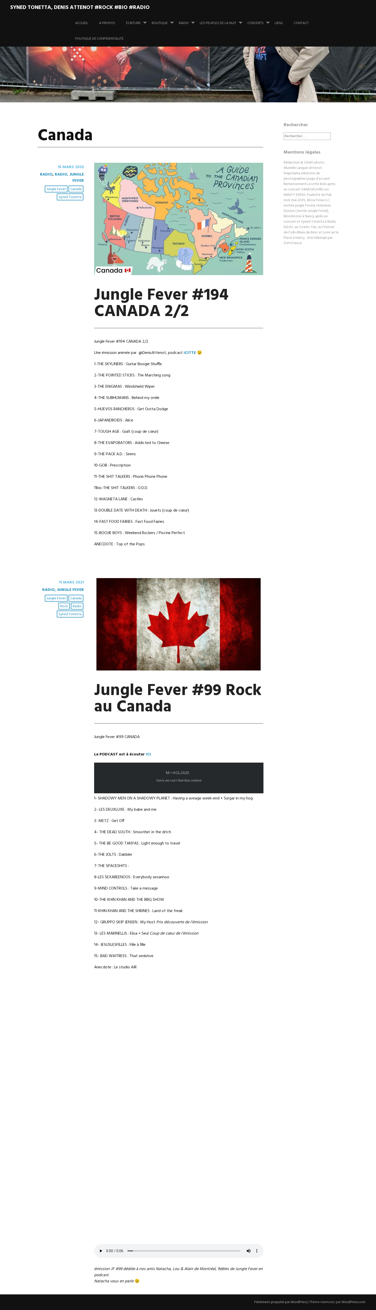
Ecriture (133, 23)
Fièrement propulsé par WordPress (280, 1302)
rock (64, 606)
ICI (148, 754)
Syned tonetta (70, 197)
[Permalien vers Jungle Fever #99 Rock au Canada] (178, 669)
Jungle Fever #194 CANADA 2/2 (161, 303)
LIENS (279, 23)
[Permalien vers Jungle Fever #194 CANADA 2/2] (178, 274)
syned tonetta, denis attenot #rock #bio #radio (80, 7)
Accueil (81, 23)
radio (77, 606)
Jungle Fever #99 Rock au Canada (178, 699)
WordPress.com (353, 1302)
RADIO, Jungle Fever (69, 177)
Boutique (160, 23)
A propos (107, 23)
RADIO (184, 23)
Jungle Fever (56, 189)
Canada (76, 189)
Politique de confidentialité (99, 39)
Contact (301, 23)
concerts (255, 23)
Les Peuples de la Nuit (218, 23)
